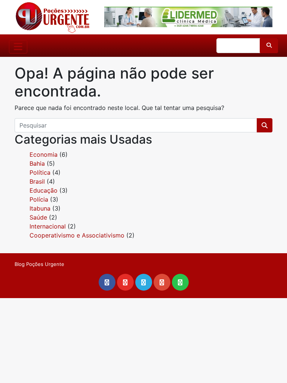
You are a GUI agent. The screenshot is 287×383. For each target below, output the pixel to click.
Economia (44, 154)
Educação (44, 190)
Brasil (37, 181)
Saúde (38, 217)
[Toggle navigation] (18, 46)
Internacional (48, 226)
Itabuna (40, 208)
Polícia (39, 199)
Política (40, 172)
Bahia (37, 163)
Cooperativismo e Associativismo (77, 235)
